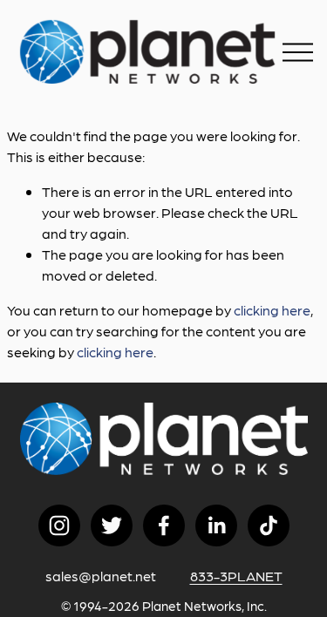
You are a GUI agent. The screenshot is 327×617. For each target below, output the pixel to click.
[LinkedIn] (216, 525)
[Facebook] (164, 525)
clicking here (272, 310)
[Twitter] (112, 525)
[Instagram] (59, 525)
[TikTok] (269, 525)
